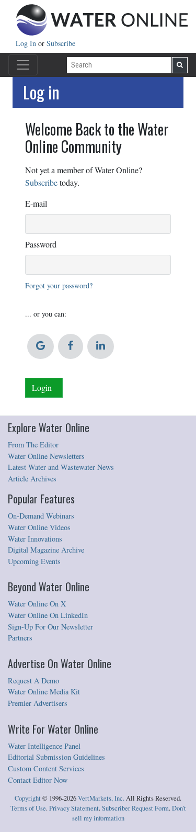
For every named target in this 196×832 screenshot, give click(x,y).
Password (40, 244)
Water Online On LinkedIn (48, 615)
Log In (27, 43)
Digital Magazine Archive (46, 550)
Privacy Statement (74, 808)
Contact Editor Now (37, 780)
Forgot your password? (59, 285)
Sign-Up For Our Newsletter (50, 627)
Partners (20, 638)
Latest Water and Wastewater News (61, 467)
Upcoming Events (34, 561)
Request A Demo (33, 680)
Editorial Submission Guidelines (56, 757)
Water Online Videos (39, 527)
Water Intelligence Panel (44, 746)
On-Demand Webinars (41, 516)
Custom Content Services (46, 768)
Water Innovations (35, 539)
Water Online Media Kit (44, 691)
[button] (40, 346)
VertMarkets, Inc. (101, 798)
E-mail (36, 203)
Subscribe (61, 43)
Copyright (28, 798)
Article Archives (32, 479)
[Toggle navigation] (23, 64)
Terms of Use (28, 808)
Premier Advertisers (37, 703)
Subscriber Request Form (135, 808)
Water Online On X (37, 604)
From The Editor (33, 444)
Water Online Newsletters (46, 456)
